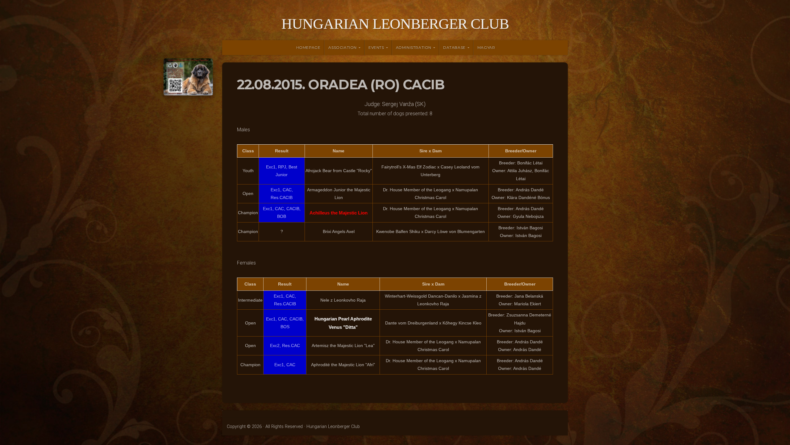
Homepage (308, 47)
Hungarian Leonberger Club (395, 23)
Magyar (486, 47)
